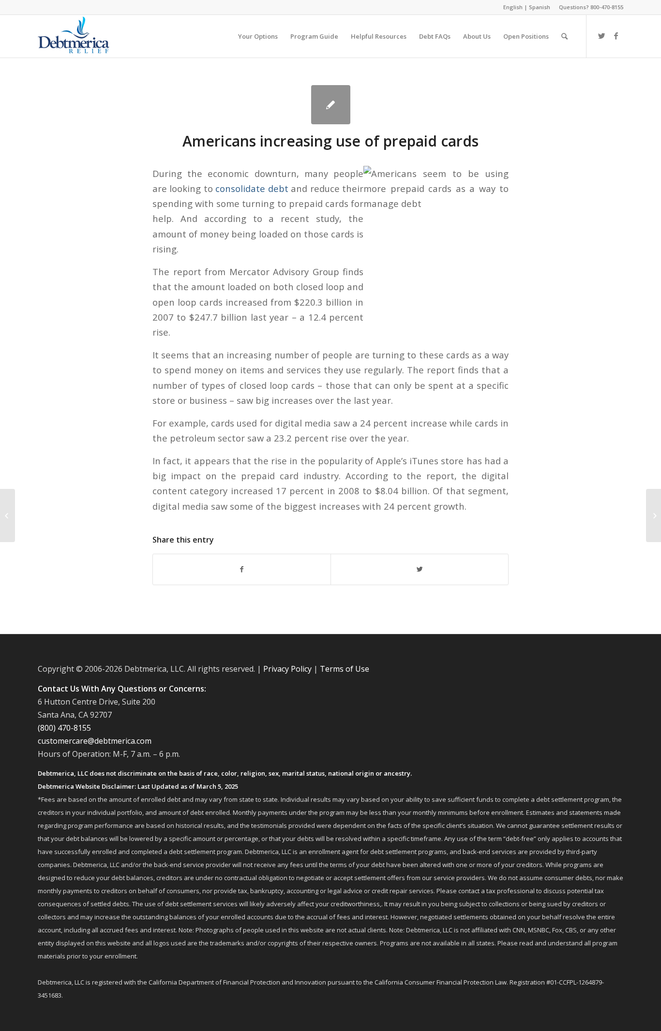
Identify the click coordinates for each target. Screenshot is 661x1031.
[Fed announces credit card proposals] (7, 515)
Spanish (539, 7)
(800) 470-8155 (64, 727)
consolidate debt (251, 188)
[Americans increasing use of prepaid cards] (330, 104)
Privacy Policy (287, 668)
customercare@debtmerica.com (94, 741)
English (513, 7)
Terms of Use (344, 668)
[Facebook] (616, 36)
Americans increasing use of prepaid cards (330, 141)
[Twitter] (601, 36)
